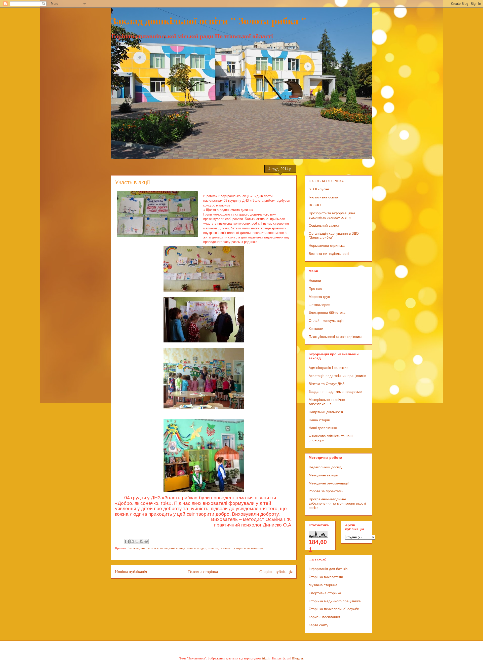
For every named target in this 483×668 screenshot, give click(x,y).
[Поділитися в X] (136, 541)
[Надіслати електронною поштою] (127, 541)
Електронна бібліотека (327, 312)
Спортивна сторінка (325, 593)
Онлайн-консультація (326, 321)
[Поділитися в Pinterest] (146, 541)
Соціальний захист (324, 225)
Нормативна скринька (327, 245)
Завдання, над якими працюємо (335, 392)
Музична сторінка (323, 585)
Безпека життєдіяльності (329, 254)
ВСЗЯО (315, 205)
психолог (226, 548)
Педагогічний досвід (325, 467)
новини (213, 548)
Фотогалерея (319, 305)
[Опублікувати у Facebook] (141, 541)
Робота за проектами (326, 491)
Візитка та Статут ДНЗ (326, 384)
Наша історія (319, 420)
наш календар (196, 548)
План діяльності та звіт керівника (336, 337)
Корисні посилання (324, 617)
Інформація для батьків (328, 569)
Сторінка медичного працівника (335, 601)
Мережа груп (319, 297)
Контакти (316, 329)
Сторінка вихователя (326, 577)
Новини (315, 280)
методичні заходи (172, 548)
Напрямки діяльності (326, 412)
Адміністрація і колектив (328, 368)
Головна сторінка (203, 571)
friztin (266, 658)
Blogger (297, 658)
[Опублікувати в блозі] (131, 541)
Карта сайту (318, 625)
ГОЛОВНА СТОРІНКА (326, 181)
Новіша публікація (131, 571)
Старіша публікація (276, 571)
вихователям (149, 548)
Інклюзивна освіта (323, 197)
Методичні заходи (323, 475)
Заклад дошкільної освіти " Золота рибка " (208, 20)
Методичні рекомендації (329, 483)
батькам (133, 548)
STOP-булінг (319, 189)
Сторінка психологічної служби (334, 609)
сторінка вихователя (248, 548)
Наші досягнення (323, 428)
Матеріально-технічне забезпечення (327, 402)
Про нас (315, 289)
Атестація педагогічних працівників (337, 376)
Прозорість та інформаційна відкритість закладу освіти (332, 215)
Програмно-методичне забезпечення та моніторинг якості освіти (337, 503)
